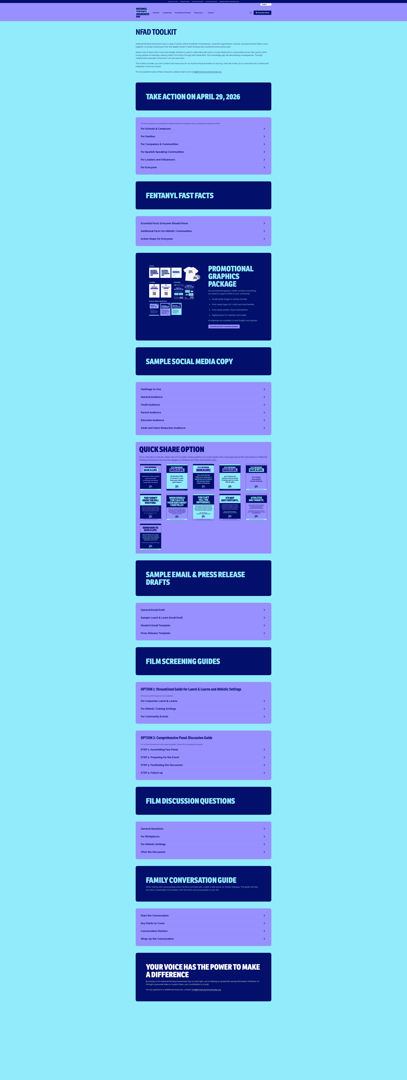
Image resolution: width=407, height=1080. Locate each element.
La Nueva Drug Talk (211, 1)
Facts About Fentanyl (183, 13)
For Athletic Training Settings (158, 708)
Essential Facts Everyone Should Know (164, 223)
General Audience (152, 396)
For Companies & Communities (159, 144)
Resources (198, 13)
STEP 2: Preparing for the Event (160, 757)
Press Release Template (155, 633)
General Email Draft (153, 609)
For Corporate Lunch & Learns (159, 701)
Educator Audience (152, 420)
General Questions (152, 828)
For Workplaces (150, 836)
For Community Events (154, 716)
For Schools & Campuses (156, 128)
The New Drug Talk (197, 1)
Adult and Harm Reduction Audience (163, 427)
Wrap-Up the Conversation (157, 938)
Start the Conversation (155, 915)
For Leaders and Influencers (158, 159)
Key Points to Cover (153, 923)
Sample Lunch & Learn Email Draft (162, 617)
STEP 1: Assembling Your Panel (159, 749)
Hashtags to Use (151, 389)
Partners (156, 13)
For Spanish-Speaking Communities (162, 151)
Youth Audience (150, 404)
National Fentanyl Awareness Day (229, 1)
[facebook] (149, 487)
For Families (148, 136)
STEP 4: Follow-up (152, 772)
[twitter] (152, 487)
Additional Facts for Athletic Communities (166, 231)
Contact (211, 13)
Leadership (167, 13)
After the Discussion (153, 851)
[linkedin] (156, 487)
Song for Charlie (185, 1)
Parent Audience (151, 412)
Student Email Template (155, 625)
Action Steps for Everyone (157, 238)
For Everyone (149, 167)
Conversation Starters (154, 931)
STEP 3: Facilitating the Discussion (162, 765)
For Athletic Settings (153, 844)
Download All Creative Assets (224, 326)
